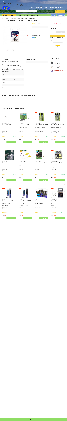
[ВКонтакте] (32, 37)
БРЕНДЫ (53, 15)
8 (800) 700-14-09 (29, 5)
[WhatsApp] (35, 37)
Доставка (26, 15)
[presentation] (3, 35)
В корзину (11, 142)
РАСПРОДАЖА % (61, 15)
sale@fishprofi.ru (39, 7)
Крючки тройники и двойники (15, 18)
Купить (60, 32)
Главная (3, 18)
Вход (4, 3)
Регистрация (8, 3)
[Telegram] (34, 37)
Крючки (7, 18)
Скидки (38, 15)
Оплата (33, 15)
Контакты (19, 15)
